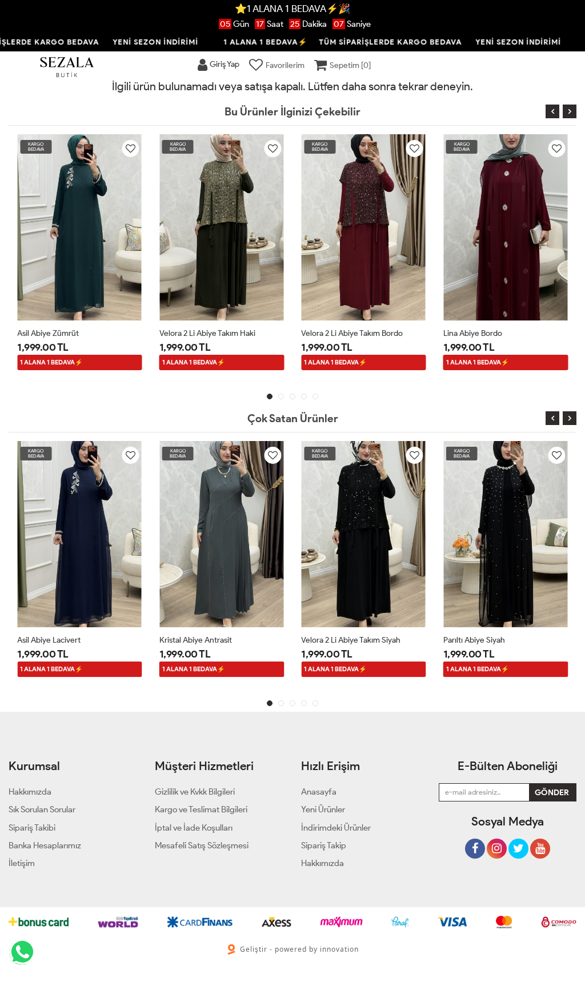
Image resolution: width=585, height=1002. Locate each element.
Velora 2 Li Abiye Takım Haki (207, 333)
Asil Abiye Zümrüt (48, 333)
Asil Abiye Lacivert (49, 640)
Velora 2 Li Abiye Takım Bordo (352, 333)
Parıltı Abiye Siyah (474, 640)
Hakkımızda (322, 863)
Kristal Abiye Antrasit (195, 640)
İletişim (22, 863)
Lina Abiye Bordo (472, 333)
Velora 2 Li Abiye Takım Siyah (350, 640)
